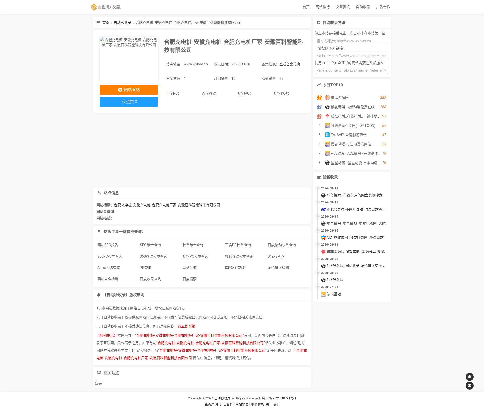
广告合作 (383, 7)
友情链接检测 (278, 268)
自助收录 (363, 7)
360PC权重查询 (109, 256)
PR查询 (146, 268)
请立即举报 (186, 326)
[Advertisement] (202, 150)
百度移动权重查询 (282, 245)
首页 (306, 7)
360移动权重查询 (153, 256)
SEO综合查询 (150, 245)
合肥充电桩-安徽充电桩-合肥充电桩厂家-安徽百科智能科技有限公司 (167, 205)
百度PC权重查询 (238, 245)
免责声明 (211, 404)
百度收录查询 (150, 279)
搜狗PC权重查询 (195, 256)
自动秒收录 (122, 23)
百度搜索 (190, 279)
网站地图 (242, 404)
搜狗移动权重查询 (239, 256)
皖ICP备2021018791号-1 (278, 398)
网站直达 (131, 89)
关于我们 (272, 404)
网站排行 (323, 7)
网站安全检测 (107, 279)
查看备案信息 (289, 64)
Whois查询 (276, 256)
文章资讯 (343, 7)
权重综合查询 (193, 245)
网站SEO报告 (107, 245)
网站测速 (190, 268)
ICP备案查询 (235, 268)
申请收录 (257, 404)
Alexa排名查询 (108, 268)
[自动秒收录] (106, 7)
